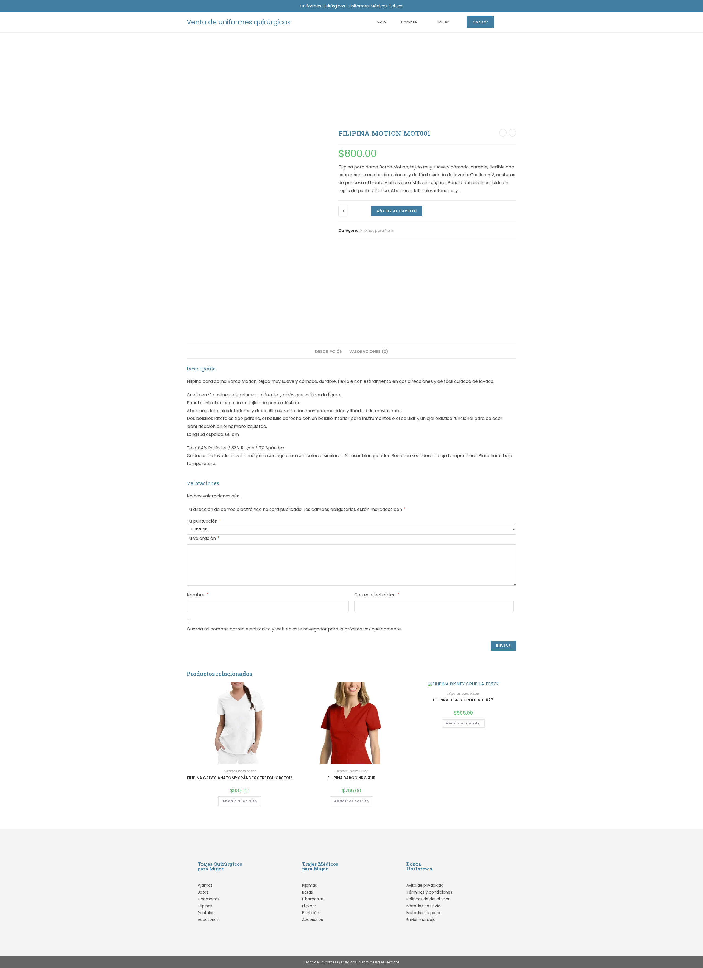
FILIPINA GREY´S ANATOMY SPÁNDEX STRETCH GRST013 (240, 778)
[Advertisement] (351, 73)
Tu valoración (203, 538)
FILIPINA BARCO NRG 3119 (351, 778)
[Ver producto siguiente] (512, 133)
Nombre (197, 595)
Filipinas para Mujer (377, 230)
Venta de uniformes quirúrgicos (239, 22)
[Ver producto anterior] (503, 133)
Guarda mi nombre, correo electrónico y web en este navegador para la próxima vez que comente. (294, 629)
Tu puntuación (204, 521)
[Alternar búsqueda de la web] (514, 22)
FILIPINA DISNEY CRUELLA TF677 (463, 700)
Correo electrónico (376, 595)
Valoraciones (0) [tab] (368, 351)
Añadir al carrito (397, 211)
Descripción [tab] (329, 351)
